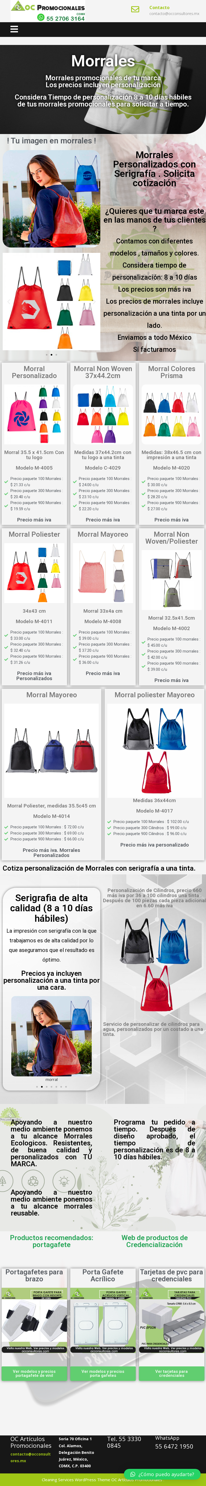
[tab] (14, 29)
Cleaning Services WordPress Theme (76, 1479)
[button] (8, 301)
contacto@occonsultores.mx (174, 13)
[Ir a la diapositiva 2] (51, 355)
